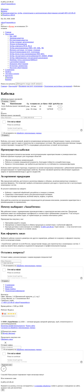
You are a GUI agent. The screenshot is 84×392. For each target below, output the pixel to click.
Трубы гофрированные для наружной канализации (29, 58)
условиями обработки (42, 386)
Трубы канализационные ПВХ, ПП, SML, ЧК (27, 48)
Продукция (9, 34)
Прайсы (8, 72)
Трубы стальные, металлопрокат (22, 42)
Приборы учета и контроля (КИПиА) (23, 60)
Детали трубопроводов (18, 44)
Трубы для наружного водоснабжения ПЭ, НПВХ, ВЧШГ (31, 56)
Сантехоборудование (17, 62)
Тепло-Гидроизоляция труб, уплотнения (25, 52)
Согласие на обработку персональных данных (18, 328)
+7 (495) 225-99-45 (8, 302)
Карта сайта (30, 326)
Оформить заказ (7, 339)
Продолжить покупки (9, 337)
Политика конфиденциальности (13, 326)
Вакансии (9, 287)
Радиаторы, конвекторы (18, 66)
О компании (9, 70)
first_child (13, 36)
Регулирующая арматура (19, 40)
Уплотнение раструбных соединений (58, 86)
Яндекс (11, 26)
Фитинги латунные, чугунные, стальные (25, 50)
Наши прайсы (10, 289)
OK (3, 390)
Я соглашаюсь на (23, 266)
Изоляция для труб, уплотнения (30, 86)
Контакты (9, 75)
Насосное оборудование (19, 68)
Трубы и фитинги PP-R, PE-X (21, 46)
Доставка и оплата (12, 74)
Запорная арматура (17, 38)
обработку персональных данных (29, 133)
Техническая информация (14, 291)
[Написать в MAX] (8, 15)
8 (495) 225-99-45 (7, 2)
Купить (12, 101)
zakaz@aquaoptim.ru (8, 4)
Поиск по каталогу (8, 84)
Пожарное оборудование (19, 64)
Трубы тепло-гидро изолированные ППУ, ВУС (27, 54)
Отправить (5, 135)
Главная (8, 32)
